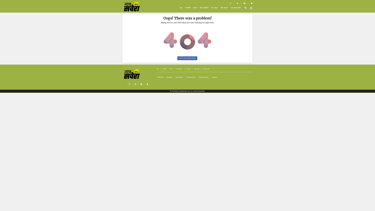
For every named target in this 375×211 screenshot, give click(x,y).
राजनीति (187, 8)
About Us (169, 77)
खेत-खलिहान (204, 8)
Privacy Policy (203, 77)
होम (181, 8)
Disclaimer (179, 77)
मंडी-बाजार (224, 8)
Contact (214, 77)
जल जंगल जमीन (236, 8)
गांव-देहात (214, 8)
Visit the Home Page (187, 58)
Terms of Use (190, 77)
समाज (195, 8)
